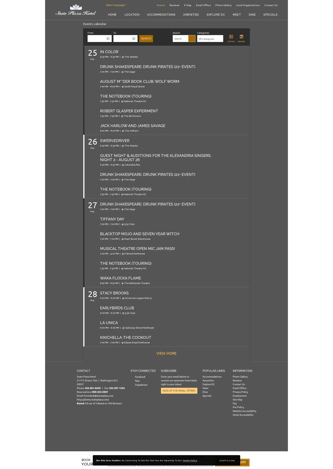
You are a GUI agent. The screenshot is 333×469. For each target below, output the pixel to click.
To (114, 32)
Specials (270, 14)
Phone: (90, 388)
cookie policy (190, 460)
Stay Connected (143, 370)
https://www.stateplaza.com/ (93, 399)
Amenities (191, 14)
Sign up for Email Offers (179, 390)
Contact (83, 370)
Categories (203, 32)
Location (132, 14)
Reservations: (92, 391)
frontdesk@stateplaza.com (98, 395)
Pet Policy (238, 407)
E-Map (187, 5)
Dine (252, 14)
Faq (235, 403)
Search (176, 32)
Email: (101, 387)
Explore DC (216, 14)
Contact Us (271, 5)
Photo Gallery (223, 5)
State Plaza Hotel (86, 376)
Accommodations (161, 14)
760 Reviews (115, 403)
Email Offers (203, 5)
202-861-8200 (93, 388)
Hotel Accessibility (243, 414)
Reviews (175, 5)
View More (166, 353)
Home (112, 14)
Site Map (237, 399)
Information (242, 370)
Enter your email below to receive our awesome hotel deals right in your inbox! (179, 380)
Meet (237, 14)
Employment (240, 395)
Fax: (114, 388)
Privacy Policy (240, 391)
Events (161, 5)
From (90, 32)
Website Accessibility (244, 410)
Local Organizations (248, 5)
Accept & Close (227, 461)
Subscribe (169, 370)
